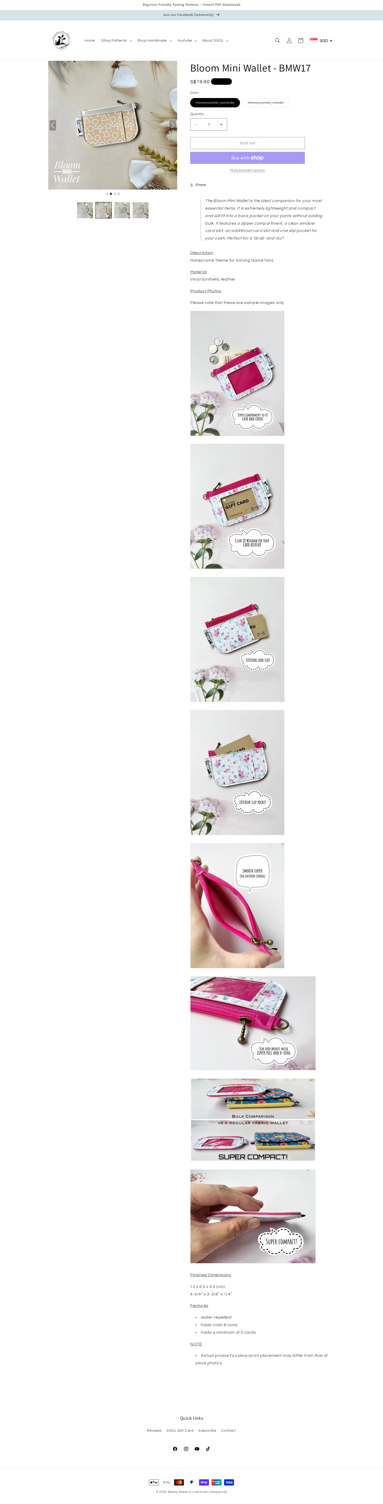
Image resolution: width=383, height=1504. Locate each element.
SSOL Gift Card (179, 1430)
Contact (228, 1430)
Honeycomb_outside (218, 104)
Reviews (154, 1430)
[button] (116, 40)
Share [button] (200, 185)
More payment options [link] (247, 170)
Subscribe (207, 1430)
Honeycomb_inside (268, 104)
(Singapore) (218, 1491)
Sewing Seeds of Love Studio (188, 1491)
